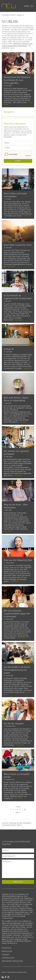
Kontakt (6, 954)
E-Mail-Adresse (9, 856)
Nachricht (7, 861)
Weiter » (18, 812)
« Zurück (18, 806)
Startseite (5, 823)
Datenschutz (8, 958)
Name (6, 850)
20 (25, 809)
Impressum (7, 951)
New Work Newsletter (12, 961)
